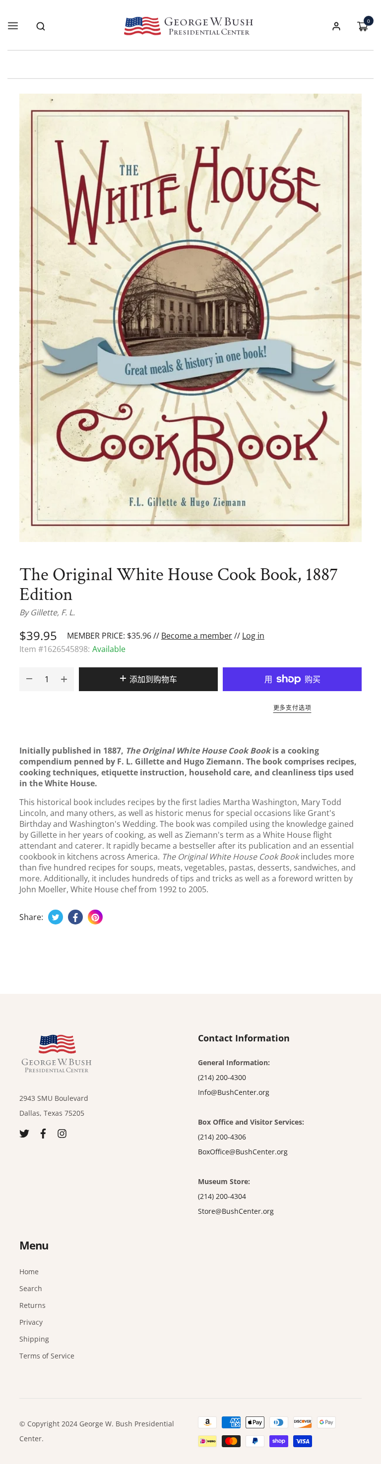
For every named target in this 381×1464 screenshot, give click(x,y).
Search (30, 1288)
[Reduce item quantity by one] (29, 679)
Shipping (34, 1339)
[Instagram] (62, 1133)
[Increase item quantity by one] (64, 679)
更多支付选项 (292, 708)
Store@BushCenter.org (236, 1211)
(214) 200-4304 (222, 1196)
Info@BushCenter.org (233, 1092)
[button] (41, 26)
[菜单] (13, 26)
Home (29, 1271)
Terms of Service (46, 1355)
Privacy (31, 1322)
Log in (253, 635)
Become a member (196, 635)
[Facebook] (43, 1133)
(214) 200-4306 (222, 1136)
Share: (31, 917)
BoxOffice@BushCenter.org (243, 1151)
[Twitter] (24, 1133)
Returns (32, 1305)
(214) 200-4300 (222, 1077)
